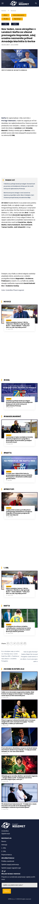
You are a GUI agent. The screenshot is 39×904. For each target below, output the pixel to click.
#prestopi (17, 19)
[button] (2, 3)
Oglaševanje (5, 833)
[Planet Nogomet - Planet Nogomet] (19, 3)
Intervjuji (4, 845)
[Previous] (2, 319)
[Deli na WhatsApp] (7, 643)
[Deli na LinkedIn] (25, 643)
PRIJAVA (6, 891)
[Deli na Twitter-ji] (14, 643)
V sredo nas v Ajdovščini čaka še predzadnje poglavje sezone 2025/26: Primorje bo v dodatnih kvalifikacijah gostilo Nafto (19, 476)
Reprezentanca (6, 854)
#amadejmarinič (18, 15)
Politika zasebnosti (7, 861)
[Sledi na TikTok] (5, 871)
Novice (13, 11)
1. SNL (5, 24)
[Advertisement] (19, 94)
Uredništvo (5, 831)
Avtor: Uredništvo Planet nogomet (12, 290)
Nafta (15, 24)
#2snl (5, 15)
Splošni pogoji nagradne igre (11, 868)
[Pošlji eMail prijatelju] (18, 643)
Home (3, 11)
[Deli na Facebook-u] (11, 643)
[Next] (37, 319)
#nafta (6, 19)
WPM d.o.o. (11, 899)
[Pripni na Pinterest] (21, 643)
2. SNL (3, 851)
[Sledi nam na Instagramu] (2, 871)
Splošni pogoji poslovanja (10, 864)
